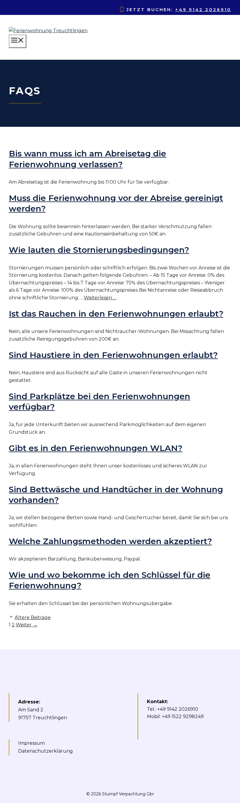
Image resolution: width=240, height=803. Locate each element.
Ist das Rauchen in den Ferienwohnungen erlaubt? (116, 314)
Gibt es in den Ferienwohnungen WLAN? (95, 448)
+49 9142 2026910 (203, 9)
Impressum (31, 743)
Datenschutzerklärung (45, 751)
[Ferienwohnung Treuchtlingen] (48, 30)
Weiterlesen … (100, 297)
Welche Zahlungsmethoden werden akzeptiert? (110, 541)
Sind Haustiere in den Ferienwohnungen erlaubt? (113, 355)
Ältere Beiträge (33, 617)
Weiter (26, 625)
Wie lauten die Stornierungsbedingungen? (99, 250)
